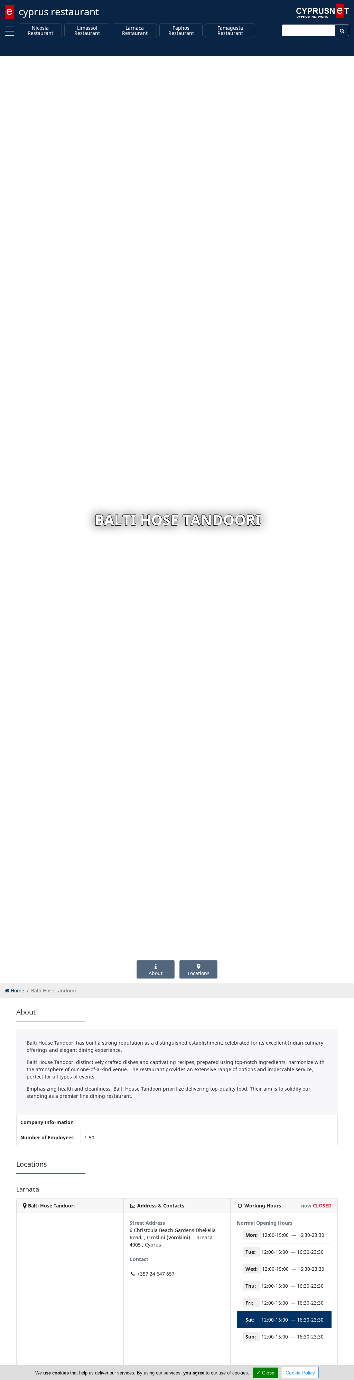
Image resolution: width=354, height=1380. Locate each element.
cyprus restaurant (59, 11)
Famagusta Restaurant (230, 30)
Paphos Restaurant (181, 30)
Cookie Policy (300, 1373)
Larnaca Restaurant (135, 30)
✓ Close (265, 1373)
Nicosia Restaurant (40, 30)
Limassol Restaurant (87, 30)
